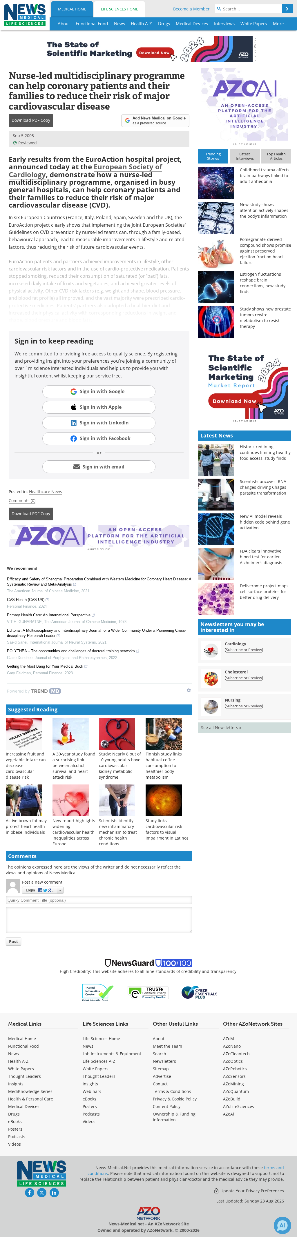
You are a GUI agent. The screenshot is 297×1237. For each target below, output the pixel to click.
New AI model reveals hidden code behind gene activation (265, 522)
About (158, 1038)
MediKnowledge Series (30, 1091)
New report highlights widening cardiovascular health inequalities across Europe (73, 832)
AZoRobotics (235, 1068)
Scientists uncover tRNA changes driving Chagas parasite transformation (263, 487)
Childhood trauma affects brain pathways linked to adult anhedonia (264, 175)
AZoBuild (231, 1099)
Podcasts (16, 1136)
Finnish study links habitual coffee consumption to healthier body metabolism (164, 765)
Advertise (162, 1076)
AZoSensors (234, 1076)
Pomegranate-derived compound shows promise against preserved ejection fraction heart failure (265, 251)
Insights (15, 1084)
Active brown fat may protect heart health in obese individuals (26, 826)
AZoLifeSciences (238, 1106)
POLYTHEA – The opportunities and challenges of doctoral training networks (71, 651)
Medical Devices (23, 1106)
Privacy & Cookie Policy (175, 1099)
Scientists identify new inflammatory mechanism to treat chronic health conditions (118, 832)
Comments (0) (22, 500)
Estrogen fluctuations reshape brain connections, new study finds (262, 282)
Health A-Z (18, 1061)
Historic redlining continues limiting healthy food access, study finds (265, 452)
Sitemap (161, 1068)
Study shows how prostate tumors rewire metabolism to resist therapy (265, 317)
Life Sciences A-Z (99, 1061)
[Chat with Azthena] (282, 1225)
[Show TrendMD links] (188, 690)
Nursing (232, 700)
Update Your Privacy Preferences (251, 1191)
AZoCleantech (236, 1053)
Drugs (14, 1114)
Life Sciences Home (119, 9)
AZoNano (232, 1046)
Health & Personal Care (30, 1099)
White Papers (21, 1068)
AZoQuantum (236, 1091)
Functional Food (23, 1046)
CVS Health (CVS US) (25, 599)
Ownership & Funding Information (174, 1116)
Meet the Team (167, 1046)
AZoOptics (233, 1061)
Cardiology (235, 643)
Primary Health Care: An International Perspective (48, 615)
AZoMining (233, 1084)
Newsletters (164, 1061)
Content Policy (166, 1106)
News (13, 1053)
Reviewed (27, 143)
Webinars (92, 1091)
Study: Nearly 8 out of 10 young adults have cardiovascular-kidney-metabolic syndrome (120, 765)
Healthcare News (45, 491)
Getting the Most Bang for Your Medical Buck (45, 666)
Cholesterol (236, 672)
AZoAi (228, 1114)
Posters (15, 1129)
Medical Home (72, 9)
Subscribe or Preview (244, 649)
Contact (160, 1084)
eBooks (15, 1121)
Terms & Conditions (172, 1091)
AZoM (228, 1038)
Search (159, 1053)
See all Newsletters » (221, 727)
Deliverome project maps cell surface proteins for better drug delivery (264, 591)
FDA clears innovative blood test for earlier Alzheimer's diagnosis (261, 556)
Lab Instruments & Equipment (112, 1053)
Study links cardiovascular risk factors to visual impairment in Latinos (167, 829)
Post (13, 941)
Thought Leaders (24, 1076)
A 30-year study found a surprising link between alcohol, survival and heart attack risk (73, 765)
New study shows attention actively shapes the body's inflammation (264, 210)
